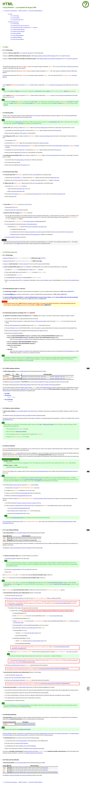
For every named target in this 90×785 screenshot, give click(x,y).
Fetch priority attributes (17, 39)
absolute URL (20, 243)
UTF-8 (14, 140)
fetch (41, 424)
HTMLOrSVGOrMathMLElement (10, 456)
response (6, 258)
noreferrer (20, 429)
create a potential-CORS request (48, 384)
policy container (32, 503)
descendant (17, 177)
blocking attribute (8, 733)
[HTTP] (31, 360)
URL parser (21, 123)
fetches (33, 418)
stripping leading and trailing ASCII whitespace (45, 56)
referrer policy (34, 411)
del (10, 218)
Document (19, 103)
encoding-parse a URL (54, 122)
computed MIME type (10, 294)
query (11, 91)
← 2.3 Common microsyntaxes (10, 10)
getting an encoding (23, 339)
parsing (48, 91)
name (29, 434)
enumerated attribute (23, 371)
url (39, 217)
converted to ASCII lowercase (21, 743)
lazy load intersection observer (55, 582)
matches (69, 91)
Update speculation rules (16, 234)
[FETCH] (43, 258)
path (32, 85)
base (21, 177)
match (64, 103)
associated (68, 145)
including (15, 498)
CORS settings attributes (18, 29)
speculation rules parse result (39, 226)
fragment (17, 91)
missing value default (14, 382)
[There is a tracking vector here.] (88, 688)
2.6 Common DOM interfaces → (35, 10)
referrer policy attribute (48, 424)
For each (7, 224)
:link (16, 221)
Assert (9, 188)
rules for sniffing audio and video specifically (66, 297)
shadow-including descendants (29, 224)
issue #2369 (38, 480)
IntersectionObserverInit (24, 651)
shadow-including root (22, 503)
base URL (22, 130)
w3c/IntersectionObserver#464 (63, 603)
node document (69, 232)
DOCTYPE (62, 66)
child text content (55, 232)
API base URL (57, 130)
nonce (14, 453)
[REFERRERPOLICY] (8, 420)
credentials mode (47, 280)
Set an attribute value (13, 510)
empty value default (49, 382)
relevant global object (23, 145)
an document (65, 101)
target (47, 615)
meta (28, 312)
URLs (10, 14)
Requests (24, 376)
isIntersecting (21, 615)
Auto (38, 775)
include (16, 488)
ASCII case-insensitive (41, 321)
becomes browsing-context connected (33, 479)
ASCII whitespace (14, 325)
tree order (57, 180)
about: (51, 66)
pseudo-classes (29, 221)
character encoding (43, 143)
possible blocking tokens (25, 729)
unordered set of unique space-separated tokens (36, 733)
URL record (38, 91)
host (76, 85)
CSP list (39, 503)
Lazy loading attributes (17, 35)
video (13, 574)
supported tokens (75, 733)
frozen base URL (19, 180)
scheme (22, 85)
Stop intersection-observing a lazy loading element (25, 627)
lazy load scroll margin (72, 651)
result (29, 226)
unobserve (28, 680)
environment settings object (41, 127)
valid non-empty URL (73, 58)
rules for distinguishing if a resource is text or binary (38, 297)
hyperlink (36, 217)
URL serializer (23, 165)
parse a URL (19, 122)
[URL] (30, 117)
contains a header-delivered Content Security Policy (22, 505)
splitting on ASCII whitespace (27, 746)
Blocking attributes (16, 37)
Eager (38, 548)
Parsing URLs (15, 18)
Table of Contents (23, 10)
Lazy (26, 569)
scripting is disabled (10, 558)
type (13, 258)
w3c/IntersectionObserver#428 (28, 662)
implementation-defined (24, 687)
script (18, 226)
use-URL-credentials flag (72, 280)
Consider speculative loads (11, 237)
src (71, 241)
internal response (24, 264)
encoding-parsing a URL (21, 160)
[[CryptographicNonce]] (42, 471)
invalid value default (38, 382)
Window (32, 145)
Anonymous (18, 277)
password (59, 85)
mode (37, 280)
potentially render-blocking (29, 724)
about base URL (21, 188)
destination (26, 280)
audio (9, 574)
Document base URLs (17, 19)
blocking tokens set (29, 751)
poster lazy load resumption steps (62, 584)
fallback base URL (54, 177)
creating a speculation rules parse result (34, 232)
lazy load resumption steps (56, 615)
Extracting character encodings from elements (24, 27)
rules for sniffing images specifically (14, 297)
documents (70, 75)
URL (61, 75)
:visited (21, 221)
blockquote (73, 217)
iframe (19, 574)
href (33, 177)
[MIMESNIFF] (71, 291)
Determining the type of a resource (20, 25)
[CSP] (27, 450)
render (41, 751)
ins (6, 218)
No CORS (29, 269)
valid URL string (26, 53)
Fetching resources (13, 22)
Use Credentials (9, 399)
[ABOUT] (23, 68)
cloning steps (8, 521)
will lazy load (31, 582)
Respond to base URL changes (12, 210)
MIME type (30, 298)
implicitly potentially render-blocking (34, 753)
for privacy (12, 705)
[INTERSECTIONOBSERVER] (16, 604)
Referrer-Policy (17, 436)
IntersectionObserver (53, 589)
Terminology (15, 16)
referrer (40, 434)
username (52, 85)
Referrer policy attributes (18, 31)
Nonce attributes (16, 33)
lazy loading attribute (15, 569)
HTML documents (71, 66)
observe (27, 665)
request (13, 280)
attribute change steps (14, 485)
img (47, 241)
